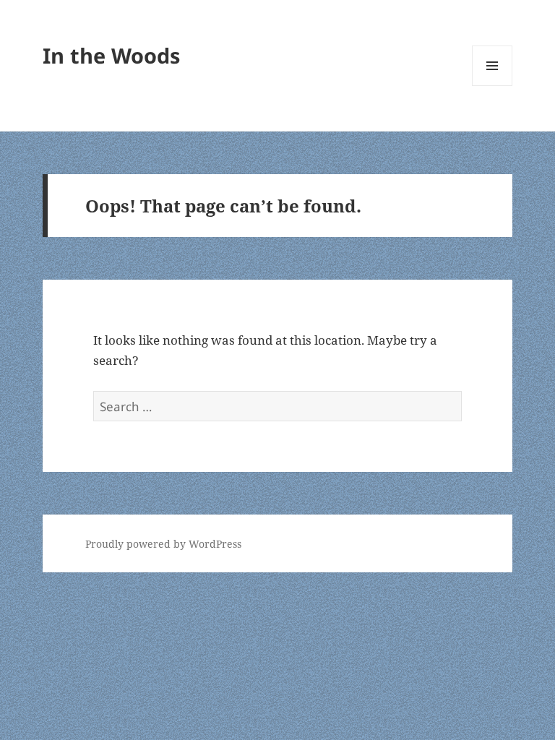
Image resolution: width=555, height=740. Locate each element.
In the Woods (111, 55)
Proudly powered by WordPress (163, 544)
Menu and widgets (492, 85)
